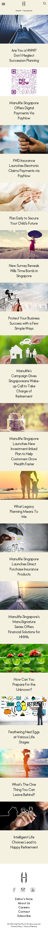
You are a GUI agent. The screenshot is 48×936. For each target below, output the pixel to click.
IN (23, 890)
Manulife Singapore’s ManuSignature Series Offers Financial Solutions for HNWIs (24, 627)
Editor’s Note (24, 899)
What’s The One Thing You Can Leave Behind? (24, 790)
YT (33, 890)
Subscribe (24, 915)
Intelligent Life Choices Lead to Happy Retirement (24, 842)
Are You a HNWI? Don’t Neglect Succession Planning (24, 55)
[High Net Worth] (24, 3)
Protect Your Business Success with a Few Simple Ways (24, 323)
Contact (24, 911)
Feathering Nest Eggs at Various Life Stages (24, 737)
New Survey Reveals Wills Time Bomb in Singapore (24, 271)
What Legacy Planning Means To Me (24, 512)
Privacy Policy (16, 926)
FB (14, 890)
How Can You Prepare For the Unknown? (24, 685)
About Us (24, 903)
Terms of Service (30, 926)
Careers (24, 907)
